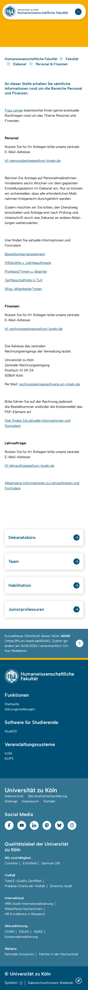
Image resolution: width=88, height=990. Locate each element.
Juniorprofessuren (26, 609)
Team (13, 561)
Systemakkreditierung (21, 937)
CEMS (9, 932)
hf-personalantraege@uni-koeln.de (33, 161)
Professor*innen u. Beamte (26, 271)
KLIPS (9, 759)
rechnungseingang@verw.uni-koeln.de (49, 384)
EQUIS (24, 932)
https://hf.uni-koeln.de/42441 (27, 641)
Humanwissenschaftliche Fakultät (42, 13)
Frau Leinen (14, 110)
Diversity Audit (61, 886)
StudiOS (11, 731)
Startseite (12, 704)
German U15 (51, 863)
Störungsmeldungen (20, 709)
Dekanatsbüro (22, 537)
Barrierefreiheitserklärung (47, 796)
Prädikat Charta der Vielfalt (25, 886)
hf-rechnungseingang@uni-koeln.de (33, 329)
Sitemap (11, 801)
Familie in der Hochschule (58, 954)
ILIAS (8, 753)
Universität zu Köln (27, 10)
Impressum (30, 801)
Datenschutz (14, 796)
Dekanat (20, 64)
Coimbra (11, 863)
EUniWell (30, 863)
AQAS (38, 932)
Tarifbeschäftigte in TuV (23, 280)
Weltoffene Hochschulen (23, 909)
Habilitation (19, 585)
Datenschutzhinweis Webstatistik (53, 983)
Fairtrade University (19, 954)
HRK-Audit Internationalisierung (29, 904)
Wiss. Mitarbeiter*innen (23, 289)
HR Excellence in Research (25, 914)
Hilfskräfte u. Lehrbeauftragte (28, 263)
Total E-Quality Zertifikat (23, 881)
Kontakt (49, 801)
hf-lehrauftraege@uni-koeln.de (29, 466)
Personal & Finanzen (52, 64)
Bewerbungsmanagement (25, 254)
